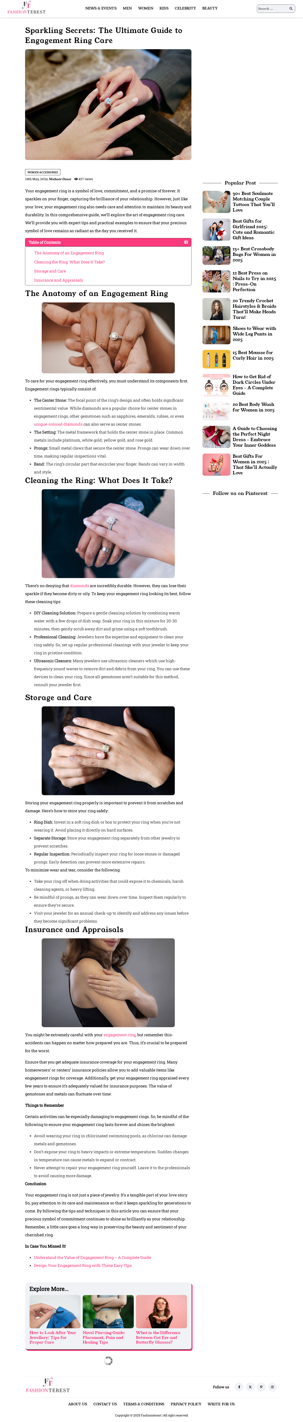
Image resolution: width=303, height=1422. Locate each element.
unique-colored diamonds (58, 424)
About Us (77, 1404)
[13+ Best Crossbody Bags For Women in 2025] (216, 255)
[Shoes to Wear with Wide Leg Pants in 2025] (216, 334)
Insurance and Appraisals (58, 280)
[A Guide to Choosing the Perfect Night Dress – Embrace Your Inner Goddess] (216, 436)
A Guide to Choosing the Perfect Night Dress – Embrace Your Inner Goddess (255, 436)
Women (145, 8)
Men (127, 8)
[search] (291, 9)
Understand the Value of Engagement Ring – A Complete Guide (92, 1257)
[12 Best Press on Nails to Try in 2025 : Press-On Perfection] (216, 281)
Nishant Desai (60, 179)
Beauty (210, 8)
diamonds (79, 585)
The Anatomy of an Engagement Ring (69, 252)
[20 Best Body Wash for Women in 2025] (216, 410)
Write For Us (221, 1404)
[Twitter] (250, 1387)
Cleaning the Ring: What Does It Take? (69, 262)
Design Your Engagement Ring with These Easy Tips (83, 1265)
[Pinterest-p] (261, 1387)
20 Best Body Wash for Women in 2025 (254, 407)
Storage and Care (50, 271)
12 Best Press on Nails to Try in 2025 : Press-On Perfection (254, 281)
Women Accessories (43, 172)
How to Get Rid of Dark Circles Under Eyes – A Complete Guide (254, 385)
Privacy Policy (186, 1404)
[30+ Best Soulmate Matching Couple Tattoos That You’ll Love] (216, 201)
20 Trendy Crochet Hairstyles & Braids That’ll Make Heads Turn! (254, 309)
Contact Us (105, 1404)
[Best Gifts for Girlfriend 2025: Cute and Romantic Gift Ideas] (216, 229)
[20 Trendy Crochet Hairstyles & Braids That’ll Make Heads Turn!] (216, 308)
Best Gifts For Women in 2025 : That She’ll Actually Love (255, 464)
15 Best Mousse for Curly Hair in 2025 (253, 355)
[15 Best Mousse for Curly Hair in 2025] (216, 358)
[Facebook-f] (239, 1387)
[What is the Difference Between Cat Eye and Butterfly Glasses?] (161, 1311)
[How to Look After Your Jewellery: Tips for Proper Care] (55, 1311)
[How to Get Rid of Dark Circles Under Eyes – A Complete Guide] (216, 384)
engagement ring (120, 1034)
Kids (164, 8)
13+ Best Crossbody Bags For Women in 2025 (254, 254)
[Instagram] (272, 1387)
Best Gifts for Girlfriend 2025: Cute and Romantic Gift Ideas (254, 229)
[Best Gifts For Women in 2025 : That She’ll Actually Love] (216, 464)
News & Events (101, 8)
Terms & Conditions (144, 1404)
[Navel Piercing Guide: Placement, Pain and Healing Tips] (108, 1311)
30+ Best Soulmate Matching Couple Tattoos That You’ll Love (254, 201)
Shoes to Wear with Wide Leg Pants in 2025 (254, 334)
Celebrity (185, 8)
